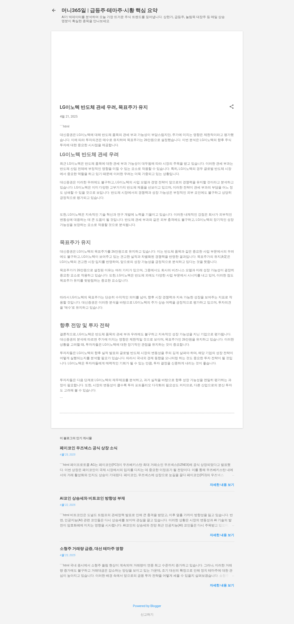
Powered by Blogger (147, 606)
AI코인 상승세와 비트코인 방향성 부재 (92, 498)
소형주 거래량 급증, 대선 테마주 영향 (91, 548)
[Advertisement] (147, 70)
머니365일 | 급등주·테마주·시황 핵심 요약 (110, 10)
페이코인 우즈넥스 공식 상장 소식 (89, 448)
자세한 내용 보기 (222, 485)
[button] (231, 107)
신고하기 (147, 614)
